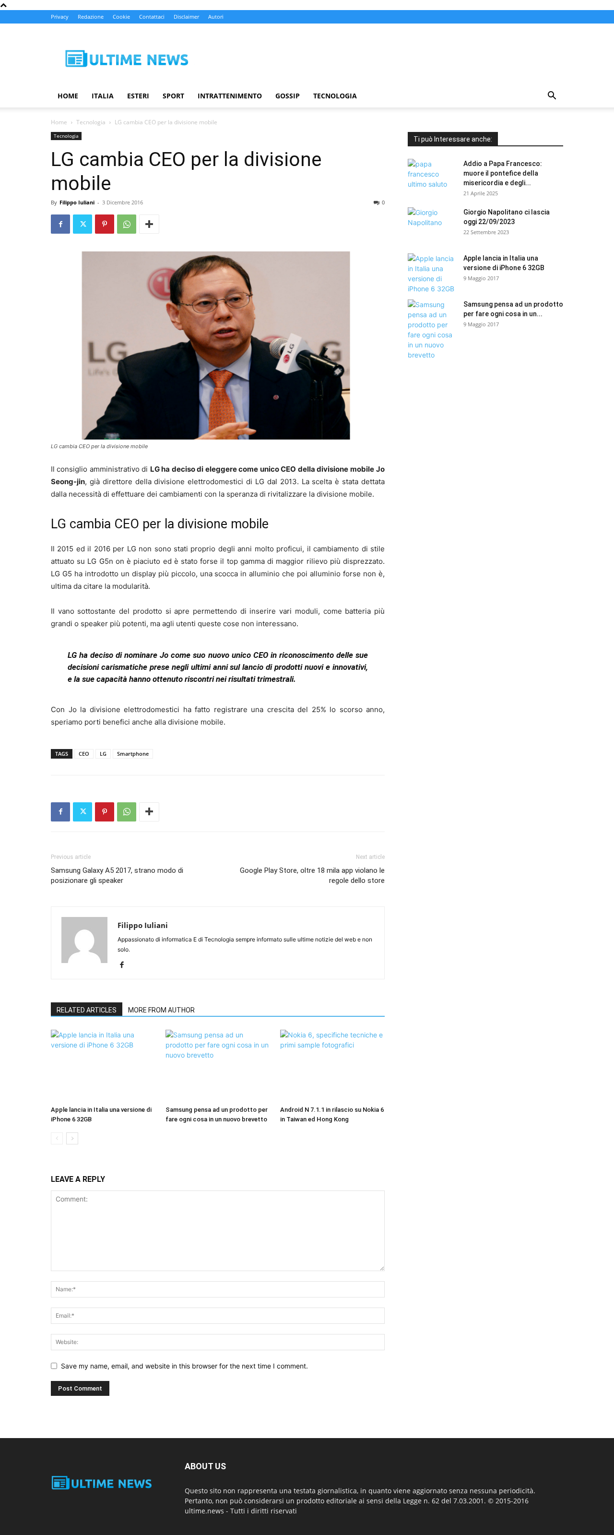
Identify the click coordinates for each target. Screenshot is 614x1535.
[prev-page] (57, 1138)
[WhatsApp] (126, 224)
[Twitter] (82, 224)
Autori (216, 16)
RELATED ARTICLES (87, 1010)
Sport (173, 95)
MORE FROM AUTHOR (161, 1010)
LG (103, 753)
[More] (149, 224)
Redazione (91, 16)
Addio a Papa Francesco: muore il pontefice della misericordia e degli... (502, 173)
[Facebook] (60, 224)
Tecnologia (335, 95)
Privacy (60, 16)
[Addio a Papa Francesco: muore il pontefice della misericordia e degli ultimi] (432, 175)
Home (68, 95)
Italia (103, 95)
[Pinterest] (104, 224)
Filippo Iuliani (76, 202)
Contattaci (152, 16)
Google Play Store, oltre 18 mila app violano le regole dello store (312, 875)
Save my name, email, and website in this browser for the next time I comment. (184, 1366)
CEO (84, 753)
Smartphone (133, 753)
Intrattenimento (230, 95)
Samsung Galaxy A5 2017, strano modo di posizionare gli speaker (117, 875)
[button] (551, 96)
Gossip (287, 95)
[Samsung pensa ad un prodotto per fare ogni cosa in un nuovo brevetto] (217, 1066)
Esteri (138, 95)
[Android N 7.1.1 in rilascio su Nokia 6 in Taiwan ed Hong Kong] (332, 1066)
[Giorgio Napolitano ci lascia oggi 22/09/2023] (432, 224)
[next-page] (72, 1138)
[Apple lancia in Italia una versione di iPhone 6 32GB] (103, 1066)
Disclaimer (186, 16)
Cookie (121, 16)
